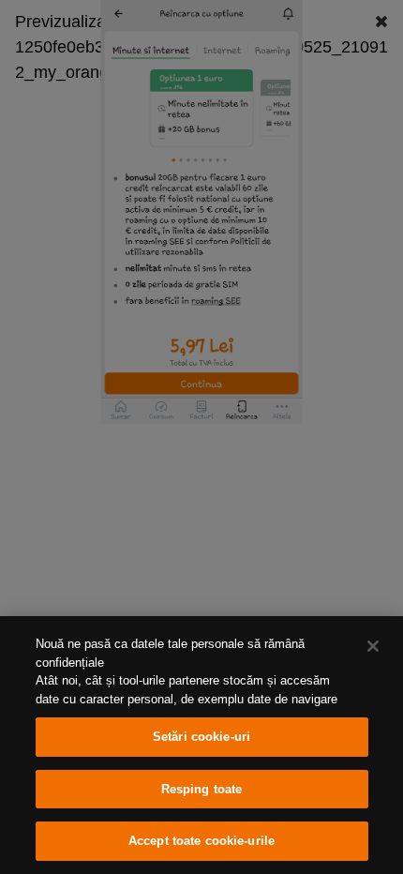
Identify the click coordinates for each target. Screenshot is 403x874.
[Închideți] (373, 646)
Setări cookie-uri (201, 737)
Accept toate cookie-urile (201, 841)
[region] (201, 745)
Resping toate (202, 789)
